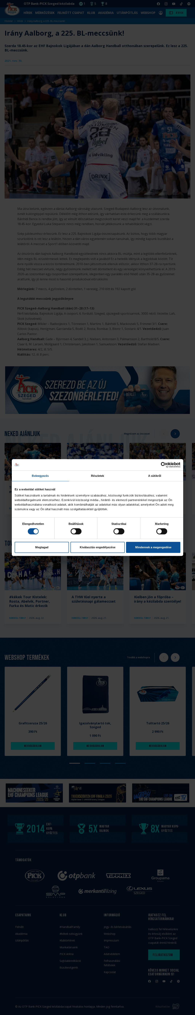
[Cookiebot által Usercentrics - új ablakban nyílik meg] (163, 465)
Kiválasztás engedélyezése (97, 547)
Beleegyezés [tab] (40, 475)
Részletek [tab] (97, 475)
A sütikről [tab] (154, 475)
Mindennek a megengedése (153, 547)
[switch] (76, 531)
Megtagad (41, 547)
